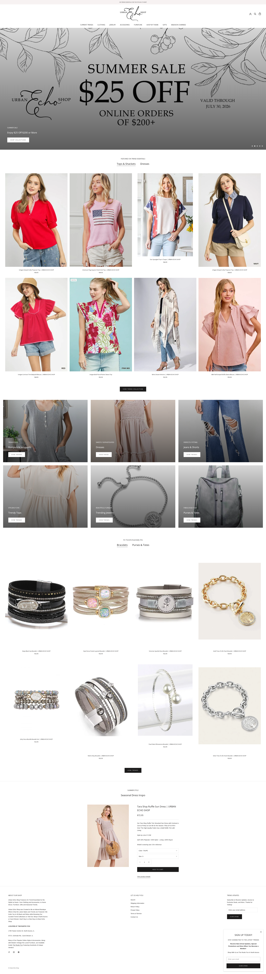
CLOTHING (101, 25)
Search (133, 900)
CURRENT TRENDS (86, 25)
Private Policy (135, 910)
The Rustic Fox (18, 945)
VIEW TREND (104, 454)
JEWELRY (113, 25)
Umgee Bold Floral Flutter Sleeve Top (100, 374)
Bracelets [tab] (122, 545)
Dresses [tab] (144, 163)
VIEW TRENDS (192, 454)
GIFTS (165, 25)
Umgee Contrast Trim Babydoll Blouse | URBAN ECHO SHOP (36, 374)
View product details (143, 876)
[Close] (261, 932)
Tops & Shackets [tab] (126, 163)
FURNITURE (138, 25)
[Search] (255, 14)
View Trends (16, 454)
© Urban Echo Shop (13, 968)
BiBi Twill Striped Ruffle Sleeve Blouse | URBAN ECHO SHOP (229, 374)
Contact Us (134, 917)
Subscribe (243, 966)
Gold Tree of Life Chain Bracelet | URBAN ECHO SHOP (229, 651)
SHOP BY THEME (152, 25)
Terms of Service (136, 913)
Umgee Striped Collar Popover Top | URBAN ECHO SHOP (36, 270)
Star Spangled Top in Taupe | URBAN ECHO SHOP (165, 259)
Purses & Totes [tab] (140, 545)
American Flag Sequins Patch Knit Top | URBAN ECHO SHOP (100, 270)
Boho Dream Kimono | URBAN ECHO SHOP (165, 374)
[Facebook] (9, 952)
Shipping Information (137, 903)
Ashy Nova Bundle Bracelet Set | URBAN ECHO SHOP (36, 739)
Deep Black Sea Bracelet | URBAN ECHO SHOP (36, 651)
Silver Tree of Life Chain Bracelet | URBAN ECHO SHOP (229, 756)
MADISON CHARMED (178, 25)
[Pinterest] (18, 952)
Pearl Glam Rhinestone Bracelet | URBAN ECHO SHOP (165, 744)
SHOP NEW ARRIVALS (18, 140)
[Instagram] (14, 952)
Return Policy (135, 906)
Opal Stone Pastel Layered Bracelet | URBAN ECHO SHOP (100, 651)
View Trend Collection (133, 389)
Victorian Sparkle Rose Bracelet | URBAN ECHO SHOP (165, 651)
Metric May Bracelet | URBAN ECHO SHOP (101, 756)
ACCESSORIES (125, 25)
